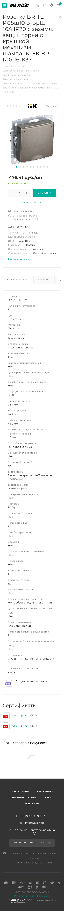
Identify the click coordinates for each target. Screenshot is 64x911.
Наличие (43, 279)
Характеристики (17, 279)
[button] (16, 167)
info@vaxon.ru (34, 822)
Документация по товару (31, 681)
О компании (20, 791)
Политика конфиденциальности (35, 863)
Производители (24, 797)
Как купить (45, 791)
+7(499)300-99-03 (32, 816)
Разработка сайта (24, 896)
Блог (48, 797)
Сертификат (20, 715)
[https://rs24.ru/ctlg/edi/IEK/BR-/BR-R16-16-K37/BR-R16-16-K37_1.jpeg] (32, 139)
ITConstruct (43, 896)
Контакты (32, 803)
